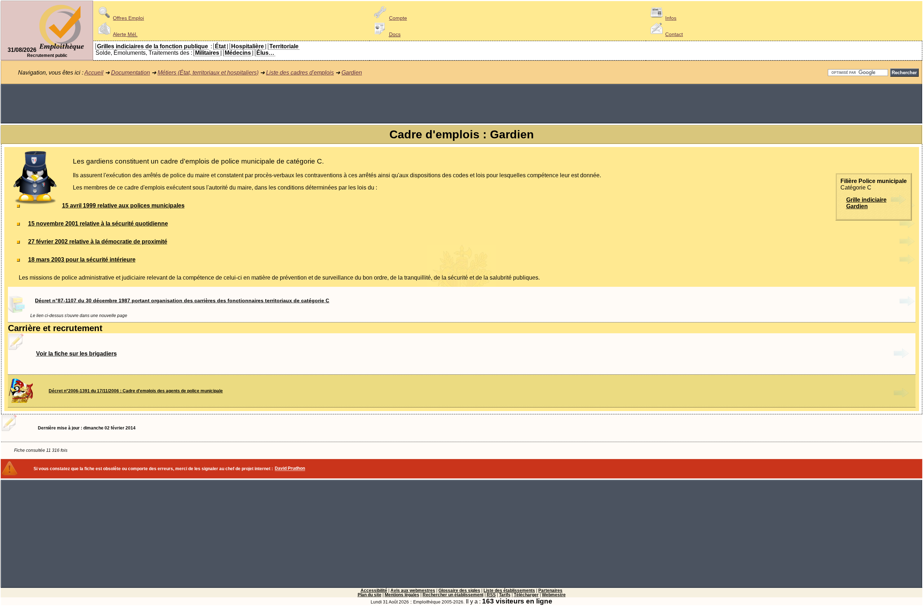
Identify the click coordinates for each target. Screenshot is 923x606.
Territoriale (284, 46)
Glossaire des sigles (459, 590)
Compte (398, 18)
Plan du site (369, 595)
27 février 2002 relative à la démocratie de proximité (97, 242)
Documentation (130, 73)
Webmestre (554, 595)
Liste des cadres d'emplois (300, 73)
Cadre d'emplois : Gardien (461, 134)
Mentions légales (402, 595)
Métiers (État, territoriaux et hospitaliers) (208, 73)
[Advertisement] (461, 104)
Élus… (265, 53)
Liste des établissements (509, 590)
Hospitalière (247, 46)
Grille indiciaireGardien (866, 203)
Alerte (125, 34)
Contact (674, 34)
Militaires (207, 53)
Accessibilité (374, 590)
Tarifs (505, 595)
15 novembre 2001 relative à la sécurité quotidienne (98, 223)
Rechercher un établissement (453, 595)
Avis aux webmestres (412, 590)
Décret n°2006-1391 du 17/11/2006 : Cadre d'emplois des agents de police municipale (136, 391)
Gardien (351, 73)
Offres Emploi (128, 18)
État (220, 46)
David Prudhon (290, 469)
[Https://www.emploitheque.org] (61, 50)
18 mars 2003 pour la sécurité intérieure (82, 260)
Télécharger (526, 595)
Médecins (238, 53)
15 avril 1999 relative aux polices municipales (123, 205)
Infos (670, 18)
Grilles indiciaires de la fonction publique (152, 46)
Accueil (93, 73)
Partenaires (550, 590)
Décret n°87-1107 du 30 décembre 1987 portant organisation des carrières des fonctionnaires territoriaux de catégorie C (182, 300)
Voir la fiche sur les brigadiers (76, 354)
